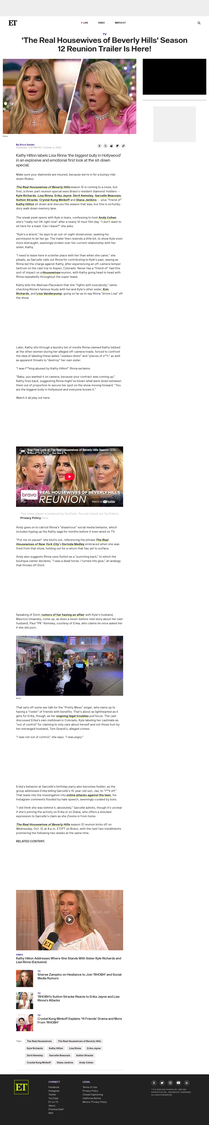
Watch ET (120, 22)
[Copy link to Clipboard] (123, 146)
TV (104, 34)
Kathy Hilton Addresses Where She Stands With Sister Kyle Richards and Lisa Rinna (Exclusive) (68, 960)
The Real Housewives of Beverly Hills (79, 1041)
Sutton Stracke (27, 200)
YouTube (53, 1098)
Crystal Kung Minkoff (54, 200)
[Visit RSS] (187, 1083)
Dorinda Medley (73, 544)
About (51, 1105)
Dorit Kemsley (83, 196)
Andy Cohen (107, 218)
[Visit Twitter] (162, 1083)
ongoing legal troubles (72, 716)
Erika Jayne (62, 196)
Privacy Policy (30, 518)
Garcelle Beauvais (108, 196)
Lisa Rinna (45, 196)
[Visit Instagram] (170, 1083)
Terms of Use (90, 1087)
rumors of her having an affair (63, 615)
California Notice (92, 1098)
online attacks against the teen (88, 795)
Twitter (52, 1094)
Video (101, 22)
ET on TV (53, 1102)
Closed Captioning (93, 1094)
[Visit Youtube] (178, 1083)
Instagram (54, 1091)
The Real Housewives (39, 1041)
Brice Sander (27, 144)
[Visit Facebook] (154, 1083)
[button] (69, 919)
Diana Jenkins (86, 200)
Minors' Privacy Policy (95, 1102)
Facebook (53, 1087)
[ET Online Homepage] (13, 22)
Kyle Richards (26, 196)
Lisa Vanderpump (49, 294)
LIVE (85, 22)
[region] (174, 77)
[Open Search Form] (199, 23)
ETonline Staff (56, 1109)
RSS (50, 1113)
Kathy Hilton (25, 204)
